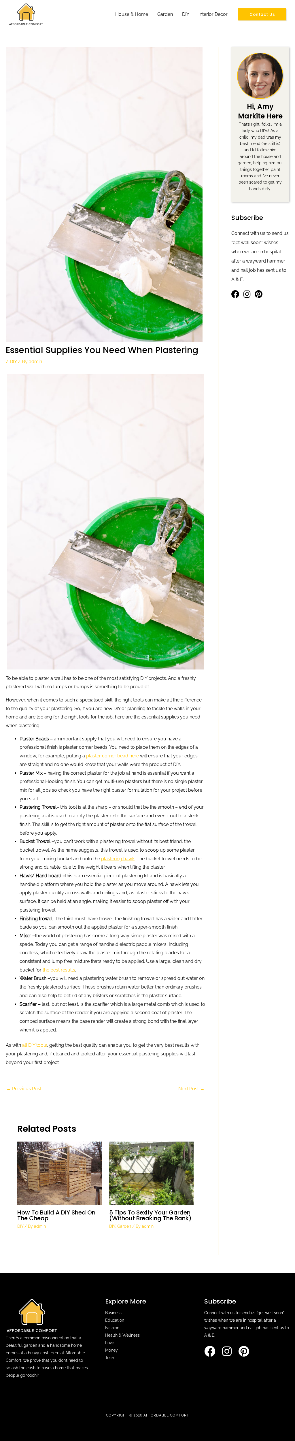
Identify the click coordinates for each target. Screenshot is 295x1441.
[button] (262, 14)
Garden (165, 14)
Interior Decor (213, 14)
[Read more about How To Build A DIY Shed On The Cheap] (59, 1173)
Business (113, 1312)
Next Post (191, 1088)
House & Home (131, 14)
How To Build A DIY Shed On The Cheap (56, 1215)
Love (109, 1342)
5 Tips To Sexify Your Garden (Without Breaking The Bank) (150, 1215)
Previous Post (23, 1088)
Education (114, 1320)
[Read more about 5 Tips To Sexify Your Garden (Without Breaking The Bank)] (151, 1173)
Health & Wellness (122, 1335)
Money (111, 1350)
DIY (185, 14)
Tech (109, 1357)
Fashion (112, 1327)
